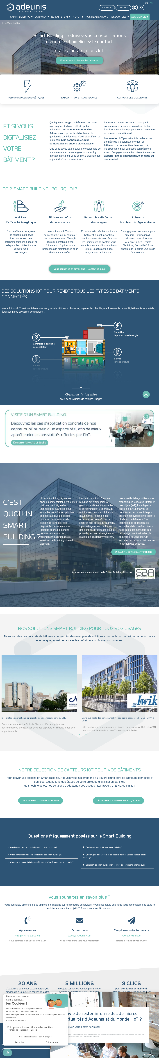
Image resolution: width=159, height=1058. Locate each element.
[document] (79, 529)
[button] (154, 996)
